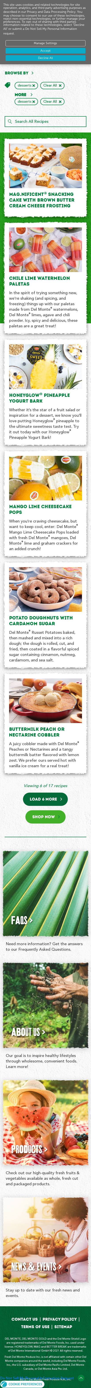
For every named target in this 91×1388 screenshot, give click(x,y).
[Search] (10, 121)
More (21, 94)
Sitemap (63, 1326)
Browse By (16, 73)
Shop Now (43, 816)
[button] (22, 1383)
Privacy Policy (60, 1319)
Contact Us (24, 1319)
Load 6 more (43, 799)
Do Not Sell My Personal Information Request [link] (37, 1378)
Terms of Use (35, 1326)
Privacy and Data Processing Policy (51, 12)
